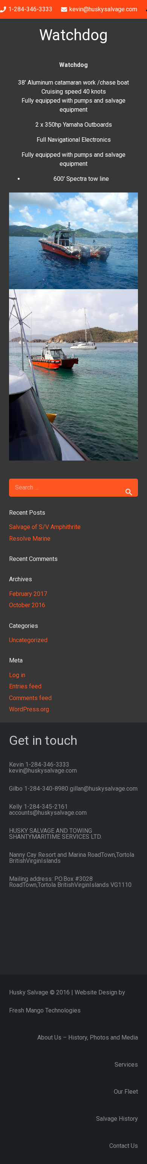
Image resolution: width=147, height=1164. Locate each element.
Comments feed (30, 698)
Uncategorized (28, 640)
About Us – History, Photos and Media (87, 1037)
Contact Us (123, 1145)
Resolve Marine (30, 538)
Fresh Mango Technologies (45, 1010)
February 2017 (28, 593)
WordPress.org (29, 709)
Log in (17, 675)
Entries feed (25, 686)
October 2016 (27, 605)
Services (126, 1064)
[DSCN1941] (73, 240)
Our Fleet (126, 1091)
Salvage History (117, 1118)
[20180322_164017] (73, 375)
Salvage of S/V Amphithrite (45, 526)
